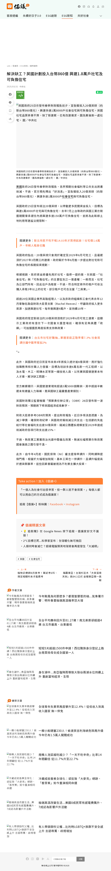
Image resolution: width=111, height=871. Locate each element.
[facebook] (79, 6)
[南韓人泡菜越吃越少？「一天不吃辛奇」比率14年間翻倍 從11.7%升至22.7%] (22, 763)
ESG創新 (51, 16)
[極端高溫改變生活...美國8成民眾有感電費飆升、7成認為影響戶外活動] (22, 810)
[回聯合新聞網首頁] (10, 6)
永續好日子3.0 (32, 16)
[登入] (98, 6)
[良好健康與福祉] (20, 95)
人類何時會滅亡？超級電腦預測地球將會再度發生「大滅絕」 (61, 546)
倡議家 (15, 66)
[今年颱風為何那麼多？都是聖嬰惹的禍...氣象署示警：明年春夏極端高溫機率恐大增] (22, 604)
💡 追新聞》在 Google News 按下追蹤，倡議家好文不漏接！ (61, 533)
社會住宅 (35, 559)
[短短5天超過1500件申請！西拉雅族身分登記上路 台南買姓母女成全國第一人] (22, 656)
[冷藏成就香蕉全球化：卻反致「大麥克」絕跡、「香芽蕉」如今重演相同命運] (22, 786)
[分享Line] (10, 102)
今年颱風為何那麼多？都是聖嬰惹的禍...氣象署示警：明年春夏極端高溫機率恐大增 (71, 598)
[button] (103, 6)
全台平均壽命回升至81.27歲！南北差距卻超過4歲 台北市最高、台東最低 (70, 622)
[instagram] (84, 6)
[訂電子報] (93, 6)
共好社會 (83, 16)
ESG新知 (67, 16)
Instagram (73, 504)
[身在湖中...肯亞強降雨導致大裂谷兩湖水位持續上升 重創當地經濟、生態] (22, 680)
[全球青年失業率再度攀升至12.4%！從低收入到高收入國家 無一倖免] (22, 714)
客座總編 (12, 16)
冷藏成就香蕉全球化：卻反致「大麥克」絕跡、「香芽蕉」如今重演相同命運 (70, 780)
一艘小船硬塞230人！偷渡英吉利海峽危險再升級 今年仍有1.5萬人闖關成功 (71, 733)
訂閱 (80, 859)
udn (8, 66)
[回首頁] (18, 6)
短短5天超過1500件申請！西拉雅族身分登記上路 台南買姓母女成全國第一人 (71, 650)
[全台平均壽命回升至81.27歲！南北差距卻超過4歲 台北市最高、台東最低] (22, 628)
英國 (22, 559)
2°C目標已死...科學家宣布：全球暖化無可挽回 (52, 541)
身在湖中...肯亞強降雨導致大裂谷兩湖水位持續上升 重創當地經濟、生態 (71, 674)
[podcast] (88, 6)
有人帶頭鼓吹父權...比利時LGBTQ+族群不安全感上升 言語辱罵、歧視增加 (71, 829)
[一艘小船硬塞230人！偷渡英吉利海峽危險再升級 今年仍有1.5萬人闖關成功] (22, 738)
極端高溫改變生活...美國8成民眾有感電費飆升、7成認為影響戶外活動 (71, 805)
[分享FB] (10, 94)
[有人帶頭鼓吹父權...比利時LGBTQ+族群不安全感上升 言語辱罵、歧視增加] (22, 835)
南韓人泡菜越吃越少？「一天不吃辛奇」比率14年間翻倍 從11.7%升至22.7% (70, 757)
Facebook (56, 504)
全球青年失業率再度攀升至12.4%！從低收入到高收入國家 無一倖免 (71, 708)
